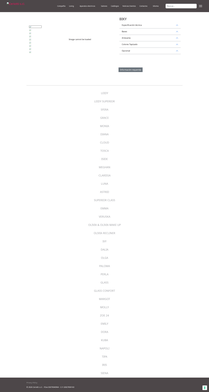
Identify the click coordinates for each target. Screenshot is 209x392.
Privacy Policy (31, 382)
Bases (124, 31)
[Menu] (200, 6)
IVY (104, 241)
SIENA (104, 373)
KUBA (104, 340)
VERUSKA (104, 216)
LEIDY (104, 93)
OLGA (104, 258)
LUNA (104, 183)
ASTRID (104, 192)
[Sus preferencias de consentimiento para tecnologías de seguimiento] (204, 387)
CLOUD (104, 142)
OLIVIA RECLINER (104, 233)
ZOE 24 (104, 315)
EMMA (104, 208)
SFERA (104, 109)
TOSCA (104, 150)
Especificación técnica (132, 25)
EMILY (104, 323)
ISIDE (104, 159)
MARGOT (104, 299)
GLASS (104, 282)
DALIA (104, 249)
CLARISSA (105, 175)
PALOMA (104, 266)
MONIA (104, 126)
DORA (104, 332)
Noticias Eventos (129, 6)
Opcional (126, 50)
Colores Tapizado (130, 44)
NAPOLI (104, 348)
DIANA (104, 134)
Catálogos (115, 6)
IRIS (104, 365)
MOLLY (104, 307)
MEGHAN (104, 167)
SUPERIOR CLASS (104, 200)
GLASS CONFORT (104, 290)
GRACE (104, 118)
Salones (104, 6)
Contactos (143, 6)
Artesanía (126, 38)
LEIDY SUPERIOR (104, 101)
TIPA (104, 356)
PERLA (104, 274)
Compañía (61, 6)
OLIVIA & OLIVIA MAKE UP (104, 225)
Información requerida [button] (130, 69)
